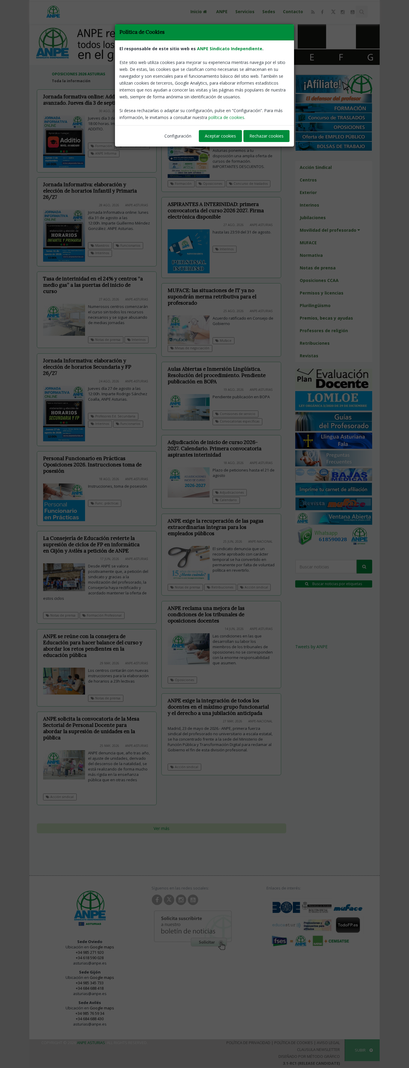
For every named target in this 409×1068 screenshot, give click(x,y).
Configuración (177, 136)
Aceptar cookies (220, 136)
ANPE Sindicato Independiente (229, 48)
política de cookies (226, 117)
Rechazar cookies (266, 136)
